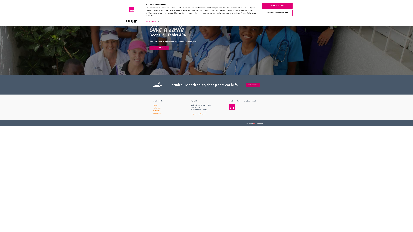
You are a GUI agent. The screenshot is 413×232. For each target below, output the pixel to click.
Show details (151, 21)
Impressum (156, 110)
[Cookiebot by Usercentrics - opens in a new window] (131, 21)
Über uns (155, 105)
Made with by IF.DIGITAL (255, 123)
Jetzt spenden (253, 85)
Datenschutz (157, 113)
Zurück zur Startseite (159, 48)
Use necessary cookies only (277, 13)
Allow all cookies (277, 6)
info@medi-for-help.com (198, 114)
